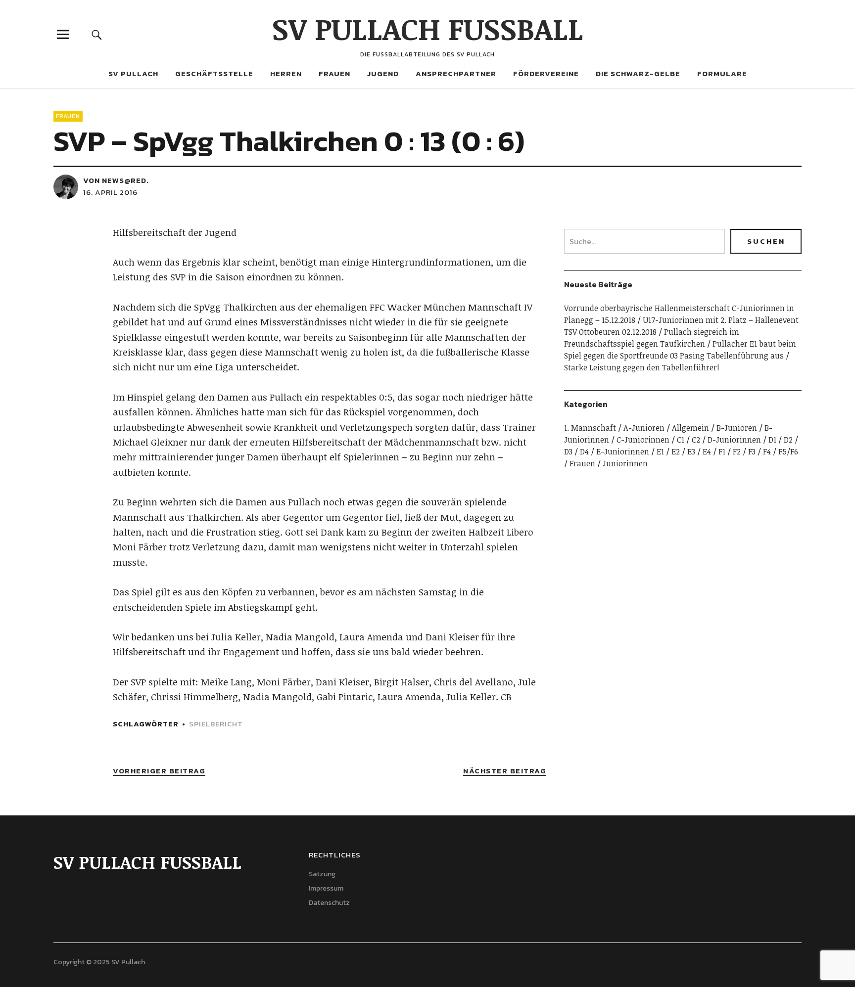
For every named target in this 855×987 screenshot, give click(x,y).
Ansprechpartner (456, 73)
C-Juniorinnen (643, 439)
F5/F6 (788, 451)
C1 (680, 439)
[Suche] (97, 34)
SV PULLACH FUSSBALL (427, 28)
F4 (767, 451)
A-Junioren (644, 427)
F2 (737, 451)
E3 (691, 451)
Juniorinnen (625, 463)
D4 (584, 451)
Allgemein (690, 427)
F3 (752, 451)
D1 (772, 439)
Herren (286, 73)
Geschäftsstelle (214, 73)
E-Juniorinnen (622, 451)
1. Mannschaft (590, 427)
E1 (660, 451)
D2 (788, 439)
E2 (675, 451)
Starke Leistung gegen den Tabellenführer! (641, 367)
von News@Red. (116, 180)
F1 (721, 451)
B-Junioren (736, 427)
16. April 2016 (110, 192)
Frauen (334, 73)
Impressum (326, 888)
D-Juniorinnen (734, 439)
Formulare (722, 73)
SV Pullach (133, 73)
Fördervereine (546, 73)
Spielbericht (216, 723)
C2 (696, 439)
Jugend (383, 73)
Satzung (322, 874)
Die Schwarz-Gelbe (638, 73)
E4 (707, 451)
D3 (568, 451)
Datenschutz (329, 902)
